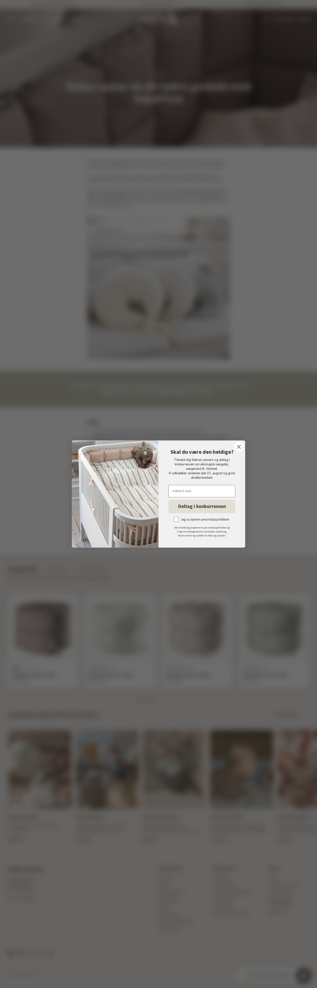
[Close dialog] (239, 446)
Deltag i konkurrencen (202, 506)
